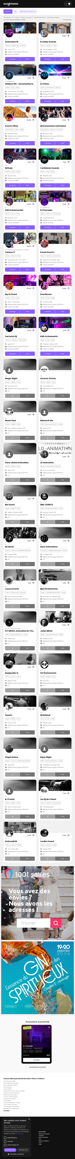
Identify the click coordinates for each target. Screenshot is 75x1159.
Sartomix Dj (11, 336)
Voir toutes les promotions (37, 1067)
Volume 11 (10, 252)
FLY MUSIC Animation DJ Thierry (21, 631)
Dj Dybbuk (45, 715)
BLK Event (10, 504)
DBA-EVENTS (46, 504)
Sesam (8, 715)
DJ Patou (44, 83)
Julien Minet (46, 631)
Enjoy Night (46, 757)
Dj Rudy (9, 168)
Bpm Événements (49, 588)
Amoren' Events (48, 378)
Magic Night (11, 378)
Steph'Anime (11, 757)
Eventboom (46, 294)
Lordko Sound (47, 841)
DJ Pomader (46, 210)
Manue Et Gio (46, 420)
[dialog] (16, 1137)
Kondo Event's (47, 252)
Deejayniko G (11, 673)
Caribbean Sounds (49, 168)
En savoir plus (20, 1133)
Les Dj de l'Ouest (48, 799)
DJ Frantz (10, 799)
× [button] (29, 1119)
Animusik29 (11, 841)
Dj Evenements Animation (53, 126)
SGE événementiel (14, 210)
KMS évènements (49, 336)
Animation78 (11, 41)
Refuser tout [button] (23, 1150)
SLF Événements (48, 673)
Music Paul (10, 420)
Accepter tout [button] (10, 1150)
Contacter (12, 59)
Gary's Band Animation (17, 462)
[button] (16, 1154)
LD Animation (47, 462)
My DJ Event (11, 294)
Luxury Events (12, 588)
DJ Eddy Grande (48, 41)
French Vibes (11, 126)
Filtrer (8, 11)
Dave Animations (49, 546)
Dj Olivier (9, 546)
